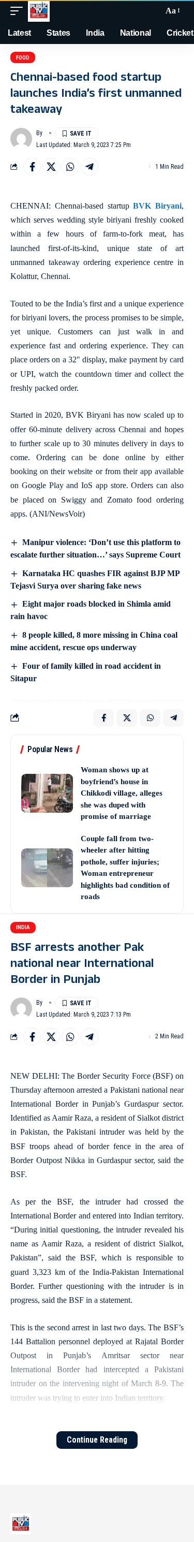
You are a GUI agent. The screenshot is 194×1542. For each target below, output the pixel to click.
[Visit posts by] (21, 139)
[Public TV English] (39, 11)
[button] (19, 11)
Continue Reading (97, 1440)
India (23, 927)
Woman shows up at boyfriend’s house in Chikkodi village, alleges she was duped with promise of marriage (121, 793)
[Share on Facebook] (32, 166)
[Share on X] (51, 166)
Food (22, 57)
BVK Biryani (157, 205)
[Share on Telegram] (89, 166)
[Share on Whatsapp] (70, 166)
